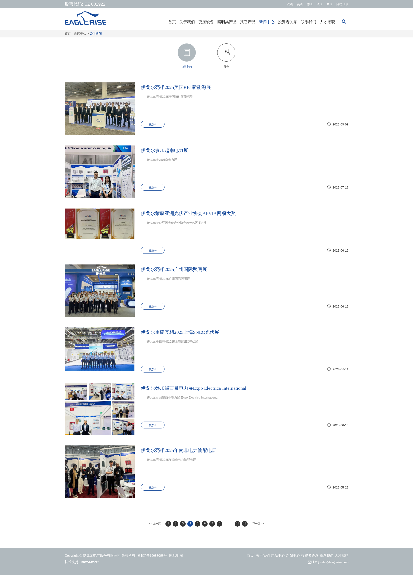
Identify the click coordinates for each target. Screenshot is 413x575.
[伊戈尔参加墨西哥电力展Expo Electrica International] (100, 409)
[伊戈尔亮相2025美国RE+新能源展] (100, 108)
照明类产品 (227, 22)
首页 (172, 22)
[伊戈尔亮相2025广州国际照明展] (100, 290)
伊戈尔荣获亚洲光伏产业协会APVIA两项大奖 (188, 213)
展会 (226, 66)
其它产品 (248, 22)
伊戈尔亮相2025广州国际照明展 (174, 269)
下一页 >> (258, 523)
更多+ (153, 124)
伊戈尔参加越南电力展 (164, 150)
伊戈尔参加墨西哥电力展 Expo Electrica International (182, 397)
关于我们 (187, 22)
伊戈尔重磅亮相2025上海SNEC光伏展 (180, 332)
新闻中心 (266, 22)
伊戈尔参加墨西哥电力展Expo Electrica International (193, 388)
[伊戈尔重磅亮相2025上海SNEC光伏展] (100, 349)
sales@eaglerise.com (334, 562)
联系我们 (308, 22)
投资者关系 (287, 22)
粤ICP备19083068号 (152, 555)
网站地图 (176, 555)
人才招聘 (327, 22)
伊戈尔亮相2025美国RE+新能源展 (176, 87)
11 (237, 523)
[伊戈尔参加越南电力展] (100, 171)
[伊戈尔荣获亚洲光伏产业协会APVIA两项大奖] (100, 224)
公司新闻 (96, 33)
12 (244, 523)
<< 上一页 (155, 523)
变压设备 (206, 22)
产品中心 (278, 555)
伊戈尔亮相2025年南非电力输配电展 (179, 450)
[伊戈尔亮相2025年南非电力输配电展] (100, 471)
